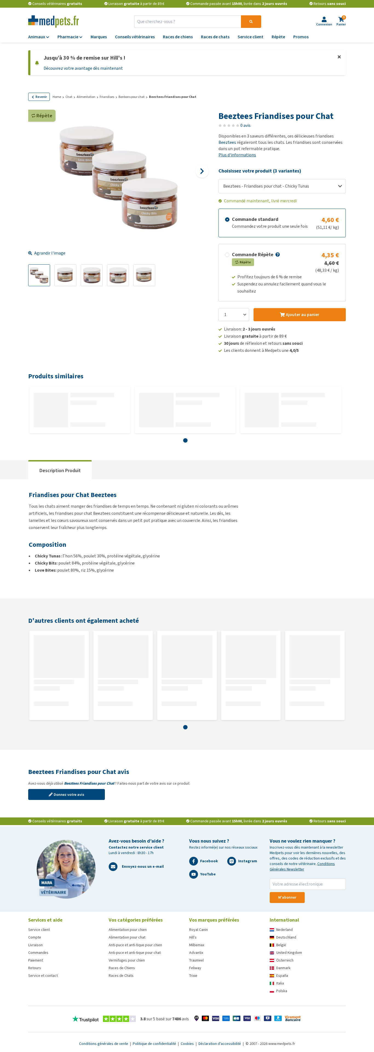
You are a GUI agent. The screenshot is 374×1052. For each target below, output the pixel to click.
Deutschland (286, 937)
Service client (39, 929)
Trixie (193, 975)
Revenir (41, 97)
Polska (281, 990)
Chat (68, 97)
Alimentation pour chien (128, 929)
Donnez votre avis (69, 794)
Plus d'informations (237, 155)
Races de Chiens (122, 968)
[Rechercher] (251, 21)
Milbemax (196, 945)
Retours (34, 968)
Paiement (35, 960)
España (282, 975)
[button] (277, 254)
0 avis (245, 125)
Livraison (35, 945)
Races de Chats (121, 975)
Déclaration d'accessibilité (220, 1043)
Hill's (193, 937)
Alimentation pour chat (127, 937)
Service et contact (43, 975)
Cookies (188, 1043)
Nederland (284, 929)
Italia (280, 983)
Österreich (285, 960)
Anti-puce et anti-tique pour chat (135, 952)
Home (57, 97)
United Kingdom (289, 952)
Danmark (283, 968)
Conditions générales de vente (104, 1043)
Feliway (195, 968)
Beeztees (227, 142)
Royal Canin (198, 929)
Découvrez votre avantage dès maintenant (83, 68)
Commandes (38, 952)
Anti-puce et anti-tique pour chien (135, 945)
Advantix (196, 952)
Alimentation (86, 97)
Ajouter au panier (302, 314)
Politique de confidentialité (155, 1043)
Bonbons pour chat (132, 97)
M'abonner (287, 897)
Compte (34, 937)
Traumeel (196, 960)
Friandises (107, 97)
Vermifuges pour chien (127, 960)
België (281, 945)
